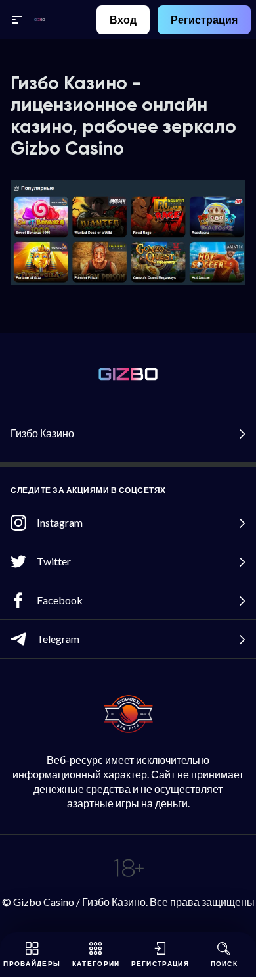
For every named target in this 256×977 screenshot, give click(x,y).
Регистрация (204, 19)
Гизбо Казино (42, 433)
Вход (123, 19)
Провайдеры (31, 963)
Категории (96, 963)
